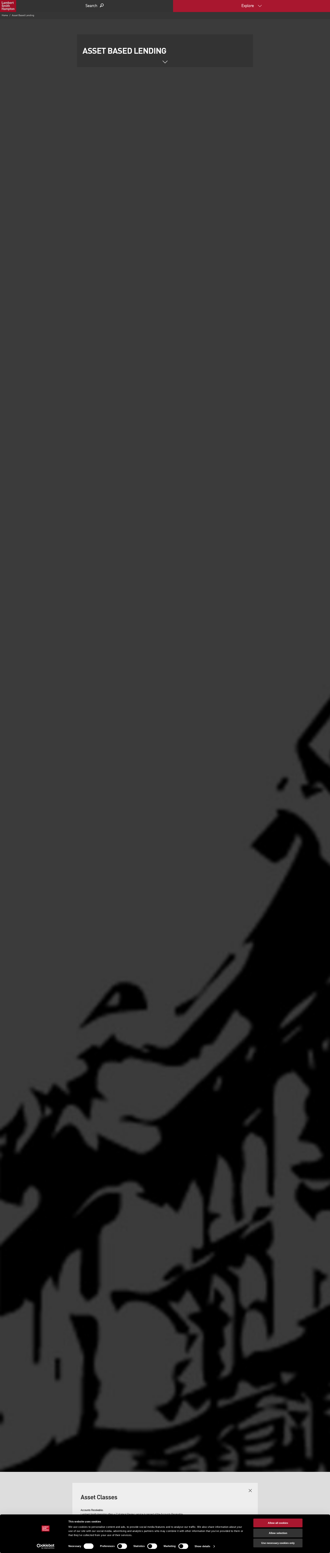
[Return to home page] (8, 6)
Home (5, 15)
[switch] (122, 1546)
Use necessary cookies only (278, 1543)
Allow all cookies (278, 1522)
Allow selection (278, 1533)
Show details (202, 1546)
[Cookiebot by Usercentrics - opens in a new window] (46, 1546)
